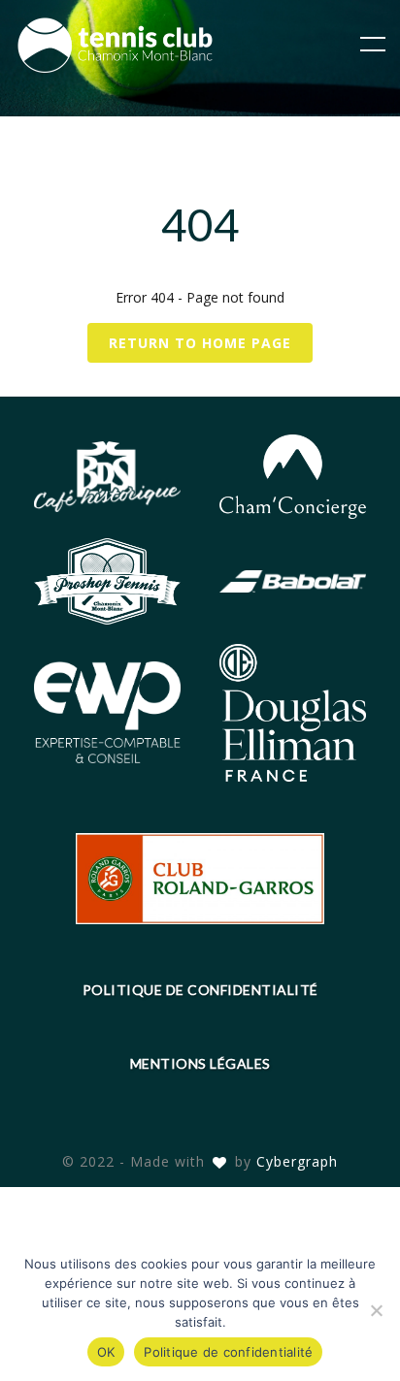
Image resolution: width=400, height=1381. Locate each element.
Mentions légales (200, 1063)
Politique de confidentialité (200, 989)
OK (106, 1352)
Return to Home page (200, 343)
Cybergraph (297, 1161)
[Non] (375, 1310)
